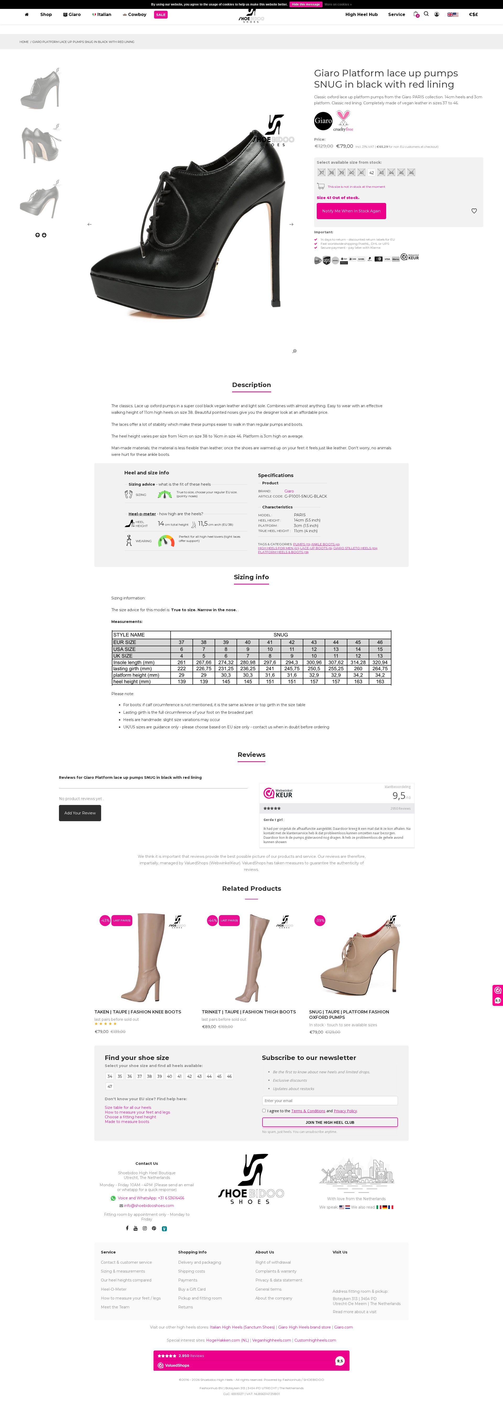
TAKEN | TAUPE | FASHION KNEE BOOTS (137, 1011)
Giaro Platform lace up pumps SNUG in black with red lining (83, 42)
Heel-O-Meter (114, 1289)
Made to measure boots (127, 1121)
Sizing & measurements (123, 1271)
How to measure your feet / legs (131, 1298)
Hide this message (306, 4)
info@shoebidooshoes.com (149, 1205)
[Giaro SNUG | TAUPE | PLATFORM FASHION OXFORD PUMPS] (359, 957)
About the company (273, 1298)
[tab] (251, 386)
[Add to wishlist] (474, 212)
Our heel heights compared (126, 1280)
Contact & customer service (126, 1262)
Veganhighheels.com (271, 1340)
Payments (187, 1280)
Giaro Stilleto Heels (355, 548)
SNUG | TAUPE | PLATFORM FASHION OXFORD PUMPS (349, 1014)
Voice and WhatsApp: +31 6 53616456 (150, 1198)
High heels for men (278, 548)
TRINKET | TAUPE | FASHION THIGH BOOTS (249, 1011)
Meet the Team (115, 1307)
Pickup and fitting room (200, 1298)
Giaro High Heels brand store (304, 1327)
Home (24, 42)
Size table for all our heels (128, 1107)
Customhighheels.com (315, 1340)
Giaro (289, 491)
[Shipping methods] (331, 260)
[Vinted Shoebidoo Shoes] (164, 1229)
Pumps (301, 544)
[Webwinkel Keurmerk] (410, 256)
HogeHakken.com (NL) (227, 1340)
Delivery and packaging (199, 1262)
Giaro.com (343, 1327)
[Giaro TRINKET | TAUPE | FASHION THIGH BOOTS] (251, 957)
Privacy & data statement (278, 1280)
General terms (268, 1289)
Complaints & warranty (276, 1271)
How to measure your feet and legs (137, 1112)
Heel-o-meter (142, 514)
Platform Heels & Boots (283, 552)
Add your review (80, 813)
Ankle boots (325, 544)
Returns (185, 1307)
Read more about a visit (354, 1311)
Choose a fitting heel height (130, 1117)
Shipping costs (191, 1271)
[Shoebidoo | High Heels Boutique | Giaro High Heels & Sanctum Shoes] (251, 14)
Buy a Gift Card (192, 1289)
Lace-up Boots (316, 548)
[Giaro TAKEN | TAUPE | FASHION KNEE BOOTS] (144, 957)
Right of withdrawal (273, 1262)
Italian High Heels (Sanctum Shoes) (242, 1327)
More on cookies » (338, 4)
